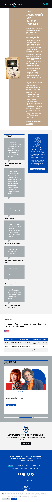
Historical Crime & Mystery (33, 122)
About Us (28, 465)
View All (6, 363)
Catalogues (15, 468)
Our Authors (19, 465)
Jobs (30, 468)
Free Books (41, 465)
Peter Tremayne (32, 22)
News (34, 465)
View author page (38, 169)
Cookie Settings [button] (6, 498)
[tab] (11, 417)
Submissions (23, 468)
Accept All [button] (14, 498)
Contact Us (37, 468)
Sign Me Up (26, 444)
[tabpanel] (26, 390)
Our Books (10, 465)
